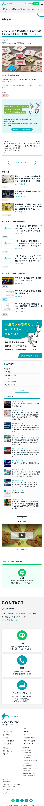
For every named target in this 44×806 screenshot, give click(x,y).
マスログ (5, 40)
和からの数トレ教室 (28, 755)
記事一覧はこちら (22, 162)
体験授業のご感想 (10, 375)
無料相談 (36, 3)
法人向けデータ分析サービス (30, 768)
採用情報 (5, 738)
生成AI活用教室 (26, 758)
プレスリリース (9, 385)
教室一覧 (5, 754)
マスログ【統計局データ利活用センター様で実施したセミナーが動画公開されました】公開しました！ (12, 148)
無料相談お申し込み (7, 782)
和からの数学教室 (27, 750)
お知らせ (5, 200)
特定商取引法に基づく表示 (8, 787)
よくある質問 (7, 744)
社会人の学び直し (27, 763)
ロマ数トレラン (26, 770)
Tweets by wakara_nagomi (12, 561)
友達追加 (29, 3)
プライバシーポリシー (7, 789)
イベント (26, 735)
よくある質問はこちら (10, 620)
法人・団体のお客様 (28, 765)
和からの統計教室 (27, 753)
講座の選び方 (26, 747)
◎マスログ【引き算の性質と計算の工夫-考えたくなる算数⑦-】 (22, 87)
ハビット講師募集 (8, 741)
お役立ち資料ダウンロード (8, 793)
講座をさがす (7, 748)
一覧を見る (22, 391)
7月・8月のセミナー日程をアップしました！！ (31, 145)
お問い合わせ (5, 779)
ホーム (5, 729)
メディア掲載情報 (7, 215)
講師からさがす (7, 751)
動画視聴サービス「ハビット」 (30, 773)
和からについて (7, 732)
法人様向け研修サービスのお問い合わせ (11, 784)
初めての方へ (7, 735)
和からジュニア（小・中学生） (30, 760)
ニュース (5, 187)
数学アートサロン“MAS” (29, 775)
